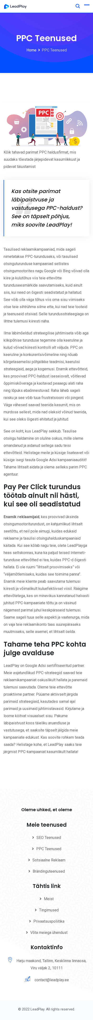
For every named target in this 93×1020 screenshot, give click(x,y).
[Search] (77, 6)
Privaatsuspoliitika (48, 921)
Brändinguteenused (49, 871)
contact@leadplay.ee (52, 980)
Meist (49, 899)
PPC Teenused (48, 849)
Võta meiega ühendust (48, 932)
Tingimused (49, 910)
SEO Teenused (48, 837)
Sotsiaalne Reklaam (48, 860)
